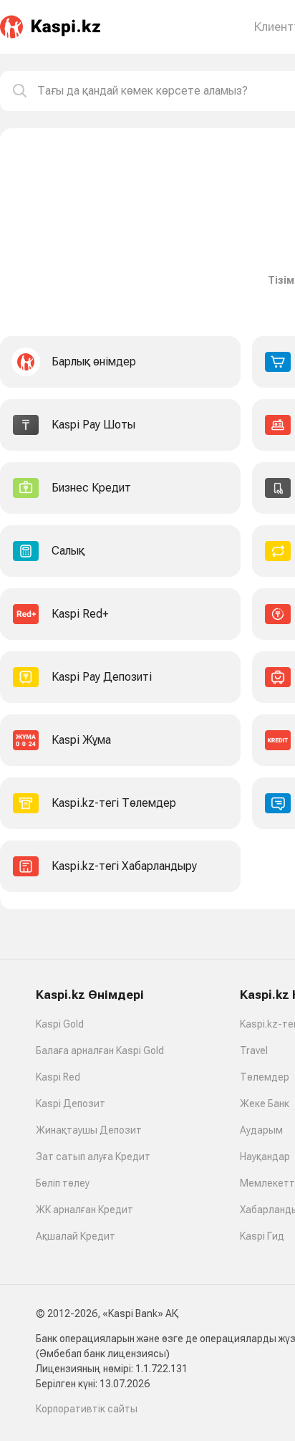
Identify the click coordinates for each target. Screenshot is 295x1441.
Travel (254, 1050)
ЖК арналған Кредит (84, 1209)
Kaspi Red (58, 1077)
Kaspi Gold (60, 1024)
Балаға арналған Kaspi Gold (100, 1050)
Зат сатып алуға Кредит (93, 1156)
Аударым (261, 1130)
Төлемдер (264, 1077)
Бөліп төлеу (63, 1183)
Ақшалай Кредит (75, 1236)
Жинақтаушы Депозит (89, 1130)
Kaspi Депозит (70, 1103)
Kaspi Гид (262, 1236)
